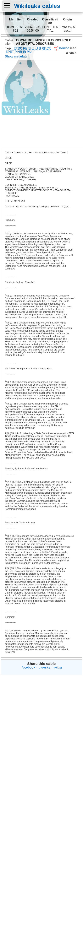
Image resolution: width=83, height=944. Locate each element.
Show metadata (16, 56)
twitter (57, 667)
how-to (63, 48)
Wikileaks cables (37, 6)
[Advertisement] (41, 103)
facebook (28, 667)
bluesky (44, 667)
